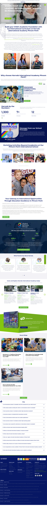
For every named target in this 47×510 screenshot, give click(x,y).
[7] (24, 165)
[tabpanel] (10, 61)
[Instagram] (37, 475)
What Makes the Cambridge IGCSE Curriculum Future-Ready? (34, 355)
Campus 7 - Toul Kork (3, 498)
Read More (5, 365)
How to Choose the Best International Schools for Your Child (12, 385)
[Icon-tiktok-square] (39, 475)
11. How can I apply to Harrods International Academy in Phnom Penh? (16, 437)
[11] (28, 165)
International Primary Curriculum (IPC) (11, 39)
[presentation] (22, 275)
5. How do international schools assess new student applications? (15, 417)
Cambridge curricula (35, 44)
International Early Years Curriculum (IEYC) (26, 38)
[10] (27, 165)
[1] (18, 165)
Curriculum (20, 462)
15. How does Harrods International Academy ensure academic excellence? (17, 450)
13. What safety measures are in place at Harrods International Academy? (17, 443)
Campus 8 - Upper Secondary (5, 501)
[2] (19, 165)
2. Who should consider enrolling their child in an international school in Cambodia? (19, 407)
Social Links (37, 473)
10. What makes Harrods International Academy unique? (14, 433)
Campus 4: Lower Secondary (21, 293)
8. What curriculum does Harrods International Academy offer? (15, 427)
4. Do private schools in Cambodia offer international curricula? (15, 414)
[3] (20, 165)
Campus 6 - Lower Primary (4, 495)
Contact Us (37, 462)
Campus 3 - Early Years (4, 487)
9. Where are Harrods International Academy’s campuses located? (15, 430)
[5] (22, 165)
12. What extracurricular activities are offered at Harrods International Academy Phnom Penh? (21, 440)
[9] (26, 165)
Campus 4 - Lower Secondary (5, 490)
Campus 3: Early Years (9, 293)
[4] (21, 165)
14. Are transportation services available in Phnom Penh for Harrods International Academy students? (22, 446)
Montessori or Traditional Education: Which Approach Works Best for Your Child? (12, 355)
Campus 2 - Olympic (3, 484)
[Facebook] (35, 475)
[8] (25, 165)
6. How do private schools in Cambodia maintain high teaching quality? (17, 420)
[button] (45, 5)
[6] (23, 165)
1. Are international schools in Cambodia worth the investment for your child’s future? (19, 404)
